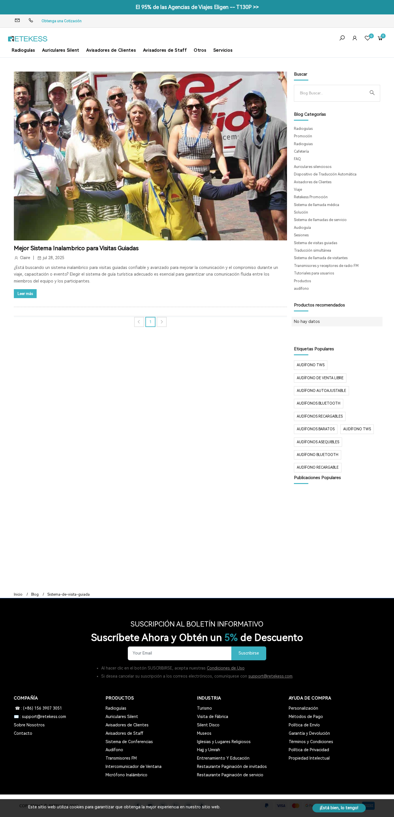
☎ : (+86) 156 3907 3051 (38, 708)
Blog (35, 594)
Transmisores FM (121, 758)
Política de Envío (304, 725)
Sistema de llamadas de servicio (320, 220)
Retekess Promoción (311, 197)
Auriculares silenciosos (312, 167)
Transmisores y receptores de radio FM (326, 266)
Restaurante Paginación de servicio (230, 775)
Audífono (114, 749)
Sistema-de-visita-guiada (68, 594)
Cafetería (301, 151)
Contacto (23, 733)
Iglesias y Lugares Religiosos (224, 741)
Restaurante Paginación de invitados (232, 766)
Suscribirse (249, 653)
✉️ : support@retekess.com (40, 716)
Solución (301, 212)
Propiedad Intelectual (309, 758)
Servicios (223, 50)
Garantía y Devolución (309, 733)
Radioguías (23, 50)
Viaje (298, 190)
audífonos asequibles (318, 442)
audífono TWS (310, 365)
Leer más (25, 293)
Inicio (18, 594)
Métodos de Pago (306, 716)
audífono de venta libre (320, 378)
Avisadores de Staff (165, 50)
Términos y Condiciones (311, 741)
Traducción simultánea (312, 250)
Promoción (303, 136)
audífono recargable (318, 467)
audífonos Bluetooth (318, 403)
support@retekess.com (270, 676)
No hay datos (307, 321)
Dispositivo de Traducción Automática (325, 174)
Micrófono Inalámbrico (126, 775)
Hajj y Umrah (208, 749)
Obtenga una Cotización (62, 21)
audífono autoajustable (321, 391)
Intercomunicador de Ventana (134, 766)
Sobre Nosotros (29, 725)
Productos (302, 281)
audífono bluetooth (317, 455)
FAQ (297, 159)
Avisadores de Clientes (111, 50)
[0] (367, 39)
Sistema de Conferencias (129, 741)
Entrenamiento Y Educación (223, 758)
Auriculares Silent (61, 50)
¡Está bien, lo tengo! (339, 807)
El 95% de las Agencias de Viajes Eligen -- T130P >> (197, 7)
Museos (204, 733)
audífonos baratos (316, 429)
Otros (200, 50)
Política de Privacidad (309, 749)
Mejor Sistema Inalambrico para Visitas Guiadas (76, 248)
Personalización (303, 708)
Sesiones (301, 235)
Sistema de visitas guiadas (315, 243)
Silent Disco (208, 725)
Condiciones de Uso (226, 668)
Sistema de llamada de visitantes (321, 258)
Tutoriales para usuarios (314, 273)
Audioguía (302, 228)
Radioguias (303, 144)
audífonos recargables (320, 416)
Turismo (204, 708)
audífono (301, 289)
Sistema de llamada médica (316, 205)
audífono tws (357, 429)
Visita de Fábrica (212, 716)
